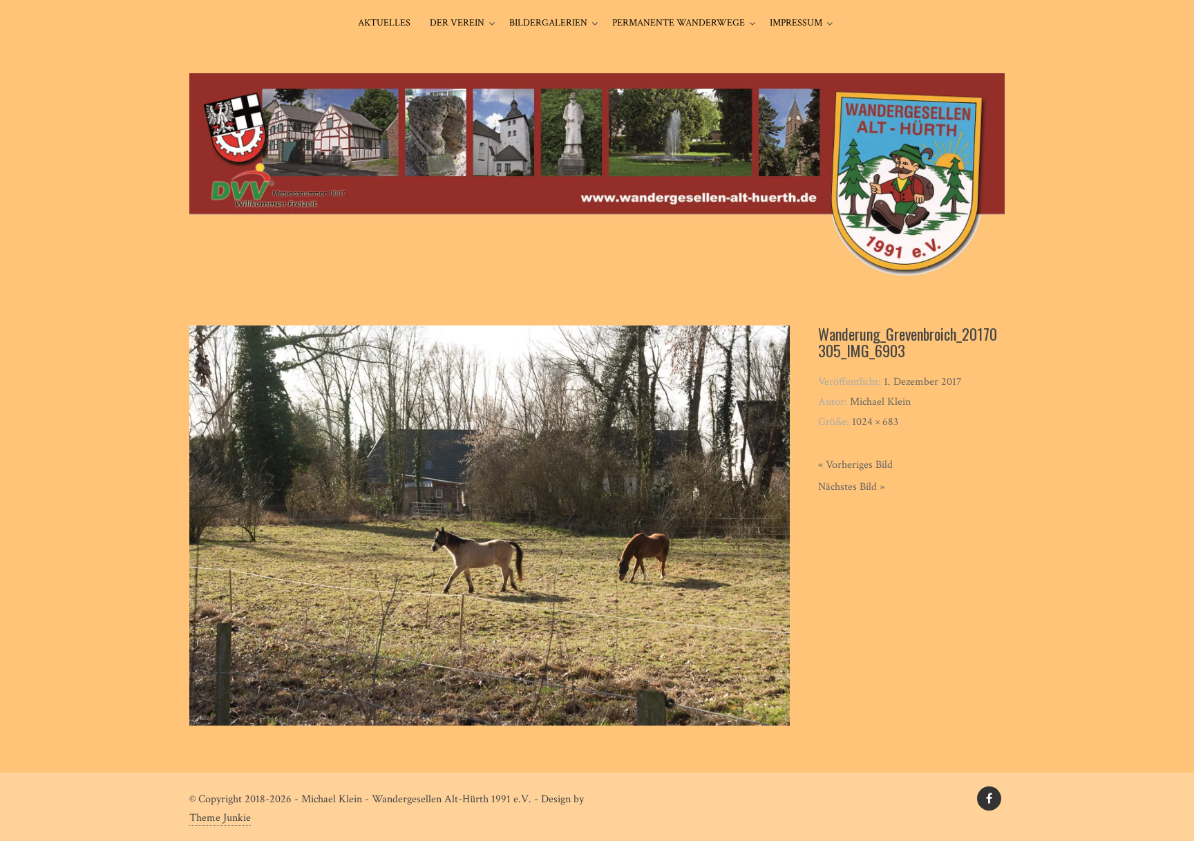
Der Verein (457, 23)
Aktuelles (384, 23)
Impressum (796, 23)
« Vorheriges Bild (855, 464)
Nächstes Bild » (851, 487)
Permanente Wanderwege (678, 23)
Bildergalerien (548, 23)
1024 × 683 (875, 422)
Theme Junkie (220, 818)
